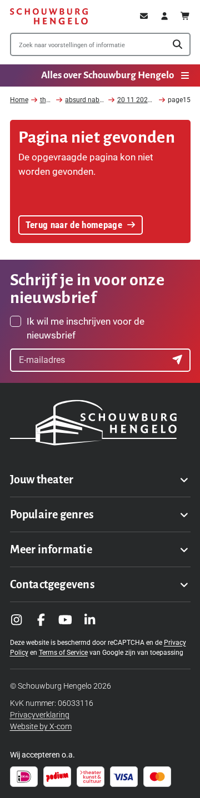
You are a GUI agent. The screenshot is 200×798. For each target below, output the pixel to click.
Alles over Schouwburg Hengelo (107, 75)
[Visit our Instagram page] (16, 620)
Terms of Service (63, 652)
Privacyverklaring (39, 714)
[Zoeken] (177, 44)
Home (19, 100)
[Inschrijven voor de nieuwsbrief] (179, 360)
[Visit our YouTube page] (65, 620)
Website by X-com (41, 726)
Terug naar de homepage (74, 224)
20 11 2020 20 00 (144, 100)
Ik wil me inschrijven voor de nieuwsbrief (85, 328)
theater (50, 100)
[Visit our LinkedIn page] (90, 620)
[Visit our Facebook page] (41, 620)
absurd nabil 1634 (92, 100)
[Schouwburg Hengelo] (49, 16)
